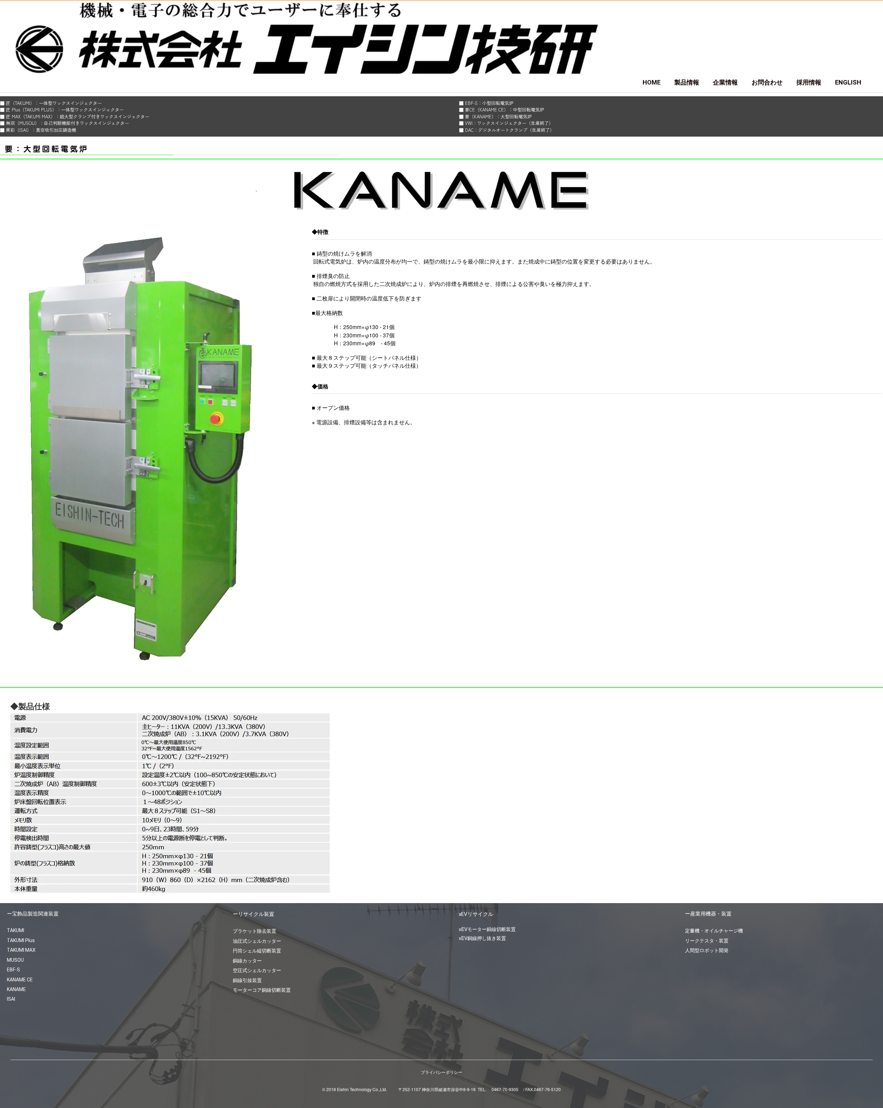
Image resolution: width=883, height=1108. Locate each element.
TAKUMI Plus (21, 940)
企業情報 (725, 82)
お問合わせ (767, 82)
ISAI (11, 999)
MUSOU (15, 960)
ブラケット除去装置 (254, 930)
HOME (652, 82)
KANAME (16, 989)
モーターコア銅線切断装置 (262, 989)
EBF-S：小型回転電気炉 (489, 103)
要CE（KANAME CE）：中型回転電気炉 (504, 109)
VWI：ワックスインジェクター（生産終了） (509, 123)
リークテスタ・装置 (706, 940)
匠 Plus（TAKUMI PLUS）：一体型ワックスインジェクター (65, 109)
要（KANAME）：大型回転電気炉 (498, 116)
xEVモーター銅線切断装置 (487, 929)
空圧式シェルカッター (257, 970)
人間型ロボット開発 (706, 950)
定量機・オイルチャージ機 (714, 930)
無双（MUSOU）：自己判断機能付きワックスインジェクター (67, 123)
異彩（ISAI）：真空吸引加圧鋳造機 (41, 130)
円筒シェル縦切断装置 (257, 950)
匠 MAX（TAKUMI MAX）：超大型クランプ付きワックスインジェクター (77, 116)
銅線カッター (247, 960)
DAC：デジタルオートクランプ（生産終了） (509, 130)
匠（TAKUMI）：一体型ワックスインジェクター (54, 103)
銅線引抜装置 (247, 980)
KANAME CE (20, 979)
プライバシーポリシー (441, 1072)
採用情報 (808, 82)
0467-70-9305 (505, 1089)
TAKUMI (15, 930)
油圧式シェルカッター (257, 940)
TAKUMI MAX (21, 950)
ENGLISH (848, 82)
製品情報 (686, 82)
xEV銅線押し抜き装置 (482, 937)
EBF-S (13, 969)
